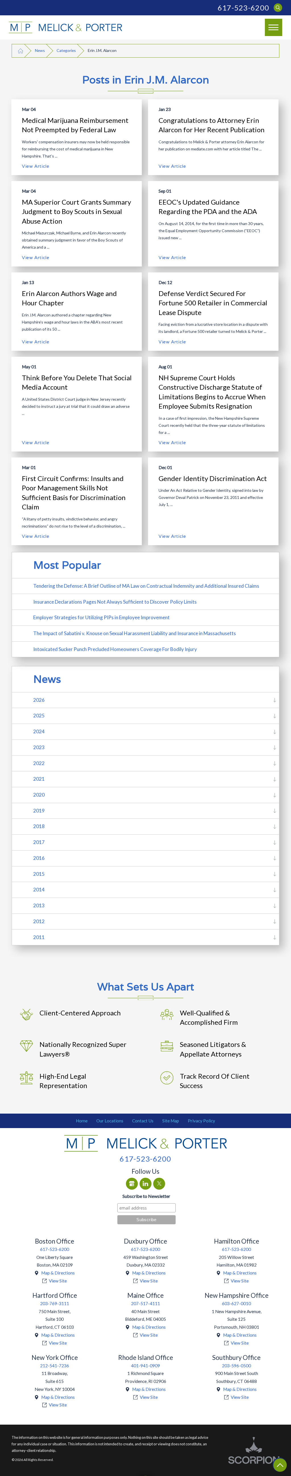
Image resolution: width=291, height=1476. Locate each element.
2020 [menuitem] (39, 795)
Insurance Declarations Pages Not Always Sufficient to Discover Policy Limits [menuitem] (115, 602)
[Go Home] (20, 51)
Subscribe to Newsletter (146, 1196)
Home (82, 1120)
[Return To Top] (279, 1464)
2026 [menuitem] (39, 700)
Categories (66, 50)
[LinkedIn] (145, 1184)
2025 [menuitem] (39, 716)
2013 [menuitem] (39, 905)
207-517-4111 (145, 1303)
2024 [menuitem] (39, 731)
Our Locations (109, 1120)
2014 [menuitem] (39, 890)
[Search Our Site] (278, 7)
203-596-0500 (236, 1365)
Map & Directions (58, 1272)
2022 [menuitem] (39, 763)
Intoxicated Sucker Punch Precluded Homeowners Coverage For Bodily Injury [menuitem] (115, 649)
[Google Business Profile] (132, 1184)
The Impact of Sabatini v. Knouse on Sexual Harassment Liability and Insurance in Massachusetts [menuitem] (134, 633)
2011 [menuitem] (39, 937)
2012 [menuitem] (39, 921)
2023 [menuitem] (39, 747)
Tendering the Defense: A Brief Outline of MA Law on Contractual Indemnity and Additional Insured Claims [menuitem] (146, 586)
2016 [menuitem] (39, 858)
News (40, 50)
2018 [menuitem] (39, 826)
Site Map (170, 1120)
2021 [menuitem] (39, 779)
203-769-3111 (54, 1303)
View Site (58, 1280)
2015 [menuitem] (39, 874)
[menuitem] (82, 1121)
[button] (273, 27)
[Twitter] (159, 1184)
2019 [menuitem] (39, 811)
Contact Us (142, 1120)
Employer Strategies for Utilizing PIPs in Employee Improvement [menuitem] (101, 617)
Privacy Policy (201, 1120)
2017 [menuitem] (39, 842)
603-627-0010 (236, 1303)
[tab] (275, 700)
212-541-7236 (54, 1365)
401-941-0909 (145, 1365)
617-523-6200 (243, 7)
